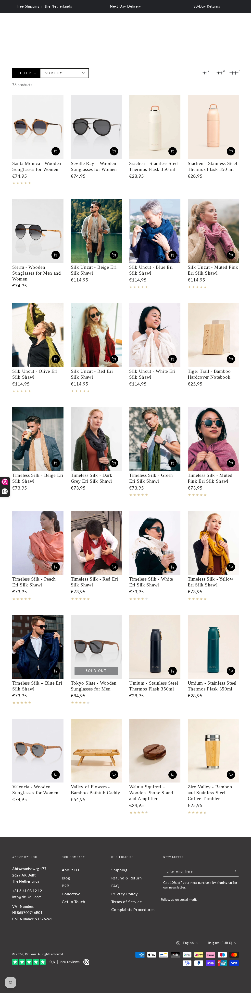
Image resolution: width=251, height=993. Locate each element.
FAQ (115, 885)
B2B (65, 885)
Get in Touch (73, 901)
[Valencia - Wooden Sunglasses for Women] (37, 751)
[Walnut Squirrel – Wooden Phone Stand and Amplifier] (154, 751)
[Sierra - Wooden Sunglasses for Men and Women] (37, 231)
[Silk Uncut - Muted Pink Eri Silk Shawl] (213, 231)
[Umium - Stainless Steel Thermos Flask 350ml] (154, 647)
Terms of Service (126, 901)
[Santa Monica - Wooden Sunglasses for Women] (37, 127)
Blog (66, 878)
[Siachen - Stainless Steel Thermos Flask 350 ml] (154, 127)
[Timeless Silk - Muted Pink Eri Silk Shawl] (213, 439)
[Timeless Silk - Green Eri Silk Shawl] (154, 439)
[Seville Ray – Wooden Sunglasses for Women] (96, 127)
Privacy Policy (124, 893)
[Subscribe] (236, 871)
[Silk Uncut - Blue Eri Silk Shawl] (154, 231)
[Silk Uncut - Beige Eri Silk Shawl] (96, 231)
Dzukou (30, 954)
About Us (70, 869)
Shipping (119, 869)
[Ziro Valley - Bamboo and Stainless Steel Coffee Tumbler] (213, 751)
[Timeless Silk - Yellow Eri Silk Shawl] (213, 543)
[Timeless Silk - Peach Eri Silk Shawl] (37, 543)
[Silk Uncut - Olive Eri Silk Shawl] (37, 335)
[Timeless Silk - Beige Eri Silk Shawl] (37, 439)
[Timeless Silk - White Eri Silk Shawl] (154, 543)
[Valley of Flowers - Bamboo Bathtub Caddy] (96, 751)
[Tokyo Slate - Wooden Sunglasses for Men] (96, 647)
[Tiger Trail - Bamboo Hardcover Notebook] (213, 335)
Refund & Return (126, 878)
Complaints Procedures (133, 909)
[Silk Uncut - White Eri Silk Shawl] (154, 335)
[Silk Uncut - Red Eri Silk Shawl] (96, 335)
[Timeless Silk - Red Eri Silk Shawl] (96, 543)
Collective (71, 893)
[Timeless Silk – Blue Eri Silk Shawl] (37, 647)
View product (55, 151)
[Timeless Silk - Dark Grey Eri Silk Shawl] (96, 439)
